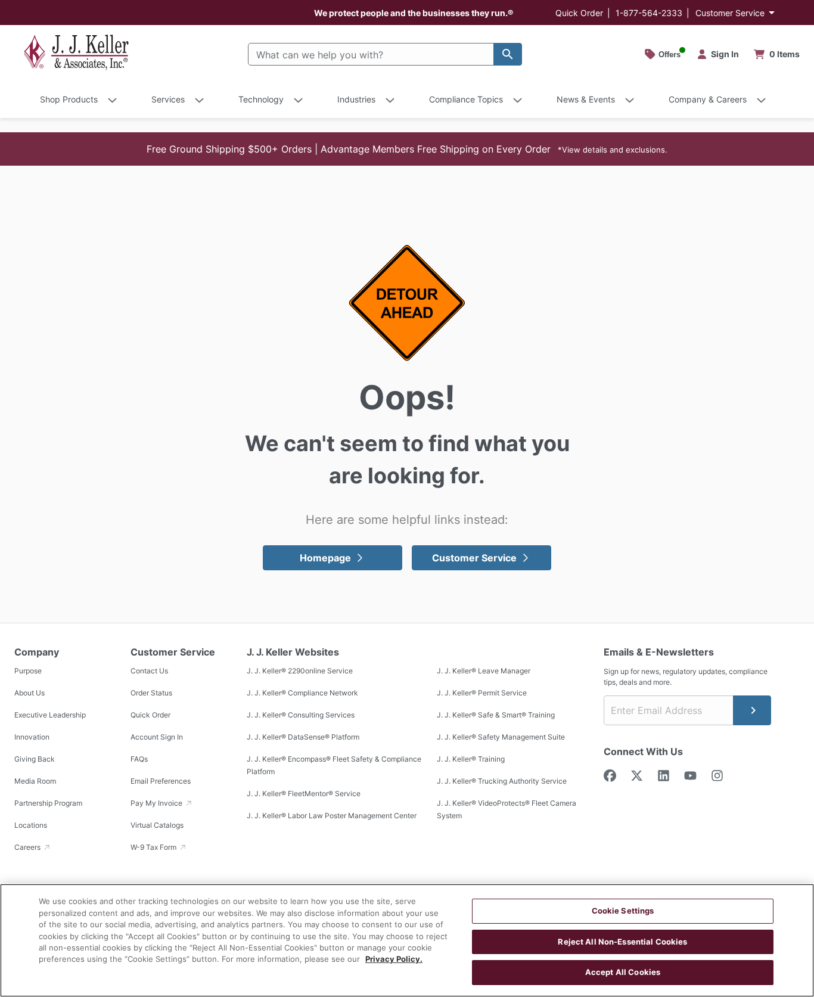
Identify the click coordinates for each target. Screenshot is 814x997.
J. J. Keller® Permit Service (482, 692)
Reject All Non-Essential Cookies (622, 941)
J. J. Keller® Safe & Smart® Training (496, 714)
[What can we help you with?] (507, 54)
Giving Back (34, 758)
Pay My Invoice (157, 803)
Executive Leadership (50, 714)
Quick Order (579, 13)
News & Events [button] (586, 99)
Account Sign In (157, 736)
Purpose (28, 670)
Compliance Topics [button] (466, 99)
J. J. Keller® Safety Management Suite (501, 736)
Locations (30, 825)
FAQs (139, 758)
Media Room (35, 781)
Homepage (325, 558)
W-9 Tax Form (154, 847)
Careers (28, 847)
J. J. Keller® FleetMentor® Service (304, 793)
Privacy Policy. (393, 959)
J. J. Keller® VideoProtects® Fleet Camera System (506, 809)
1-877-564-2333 (649, 13)
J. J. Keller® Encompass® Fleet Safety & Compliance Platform (334, 765)
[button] (407, 149)
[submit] (752, 710)
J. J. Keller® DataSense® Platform (303, 736)
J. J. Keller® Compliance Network (302, 692)
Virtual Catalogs (157, 825)
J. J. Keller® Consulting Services (301, 714)
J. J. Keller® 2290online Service (300, 670)
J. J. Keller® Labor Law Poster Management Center (332, 815)
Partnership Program (48, 803)
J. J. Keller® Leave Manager (483, 670)
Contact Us (149, 670)
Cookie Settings (623, 910)
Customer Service (730, 13)
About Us (29, 692)
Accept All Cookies (622, 972)
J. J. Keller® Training (471, 758)
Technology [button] (261, 99)
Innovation (31, 736)
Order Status (151, 692)
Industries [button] (356, 99)
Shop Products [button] (69, 99)
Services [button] (168, 99)
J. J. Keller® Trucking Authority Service (502, 781)
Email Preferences (161, 781)
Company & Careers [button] (708, 99)
